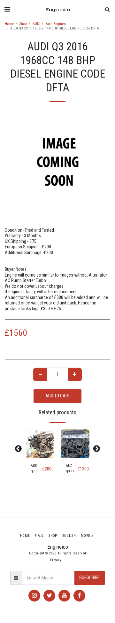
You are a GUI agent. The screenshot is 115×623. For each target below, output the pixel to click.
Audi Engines (56, 24)
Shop (23, 24)
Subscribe (89, 577)
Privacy (55, 560)
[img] (40, 443)
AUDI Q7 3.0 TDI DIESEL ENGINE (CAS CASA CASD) (36, 469)
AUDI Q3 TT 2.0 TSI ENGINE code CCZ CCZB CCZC (71, 469)
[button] (7, 9)
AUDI (36, 24)
